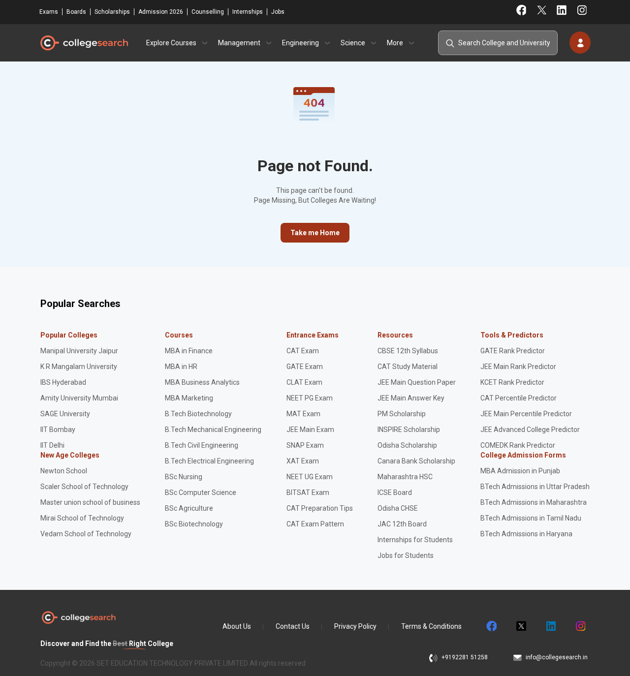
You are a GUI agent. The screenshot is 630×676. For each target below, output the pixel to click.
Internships (247, 11)
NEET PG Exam (309, 398)
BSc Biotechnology (194, 524)
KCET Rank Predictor (512, 382)
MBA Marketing (189, 398)
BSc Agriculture (189, 508)
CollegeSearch (83, 43)
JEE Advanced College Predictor (530, 429)
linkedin (550, 626)
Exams (48, 11)
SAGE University (65, 414)
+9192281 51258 (464, 657)
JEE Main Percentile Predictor (526, 414)
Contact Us (293, 626)
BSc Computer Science (200, 492)
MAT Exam (303, 414)
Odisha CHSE (398, 508)
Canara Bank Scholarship (416, 461)
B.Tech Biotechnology (198, 414)
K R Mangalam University (78, 366)
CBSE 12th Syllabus (408, 351)
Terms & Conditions (431, 626)
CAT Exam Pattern (315, 524)
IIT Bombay (57, 429)
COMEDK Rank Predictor (517, 445)
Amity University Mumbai (79, 398)
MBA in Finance (189, 351)
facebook (491, 626)
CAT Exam (302, 351)
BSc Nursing (183, 477)
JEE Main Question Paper (417, 382)
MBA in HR (181, 366)
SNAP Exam (305, 445)
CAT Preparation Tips (319, 508)
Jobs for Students (406, 555)
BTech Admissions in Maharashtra (533, 502)
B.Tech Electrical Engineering (209, 461)
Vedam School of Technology (85, 534)
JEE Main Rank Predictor (518, 366)
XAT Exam (302, 461)
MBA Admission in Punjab (520, 471)
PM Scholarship (402, 414)
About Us (236, 626)
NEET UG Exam (309, 477)
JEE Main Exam (310, 429)
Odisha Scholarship (407, 445)
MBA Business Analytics (202, 382)
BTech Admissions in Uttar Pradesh (535, 487)
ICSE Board (395, 492)
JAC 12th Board (402, 524)
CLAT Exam (304, 382)
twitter (520, 626)
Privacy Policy (355, 626)
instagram (579, 626)
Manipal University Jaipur (79, 351)
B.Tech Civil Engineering (201, 445)
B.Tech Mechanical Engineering (213, 429)
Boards (76, 11)
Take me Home (315, 233)
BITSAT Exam (307, 492)
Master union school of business (90, 502)
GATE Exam (304, 366)
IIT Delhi (52, 445)
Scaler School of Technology (84, 487)
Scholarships (112, 11)
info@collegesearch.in (557, 657)
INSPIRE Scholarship (409, 429)
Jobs (277, 11)
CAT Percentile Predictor (518, 398)
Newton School (63, 471)
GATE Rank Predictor (512, 351)
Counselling (207, 11)
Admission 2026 (160, 11)
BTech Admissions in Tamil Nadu (530, 518)
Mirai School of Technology (82, 518)
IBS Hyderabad (63, 382)
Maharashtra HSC (405, 477)
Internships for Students (415, 540)
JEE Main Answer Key (411, 398)
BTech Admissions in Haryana (526, 534)
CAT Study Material (408, 366)
